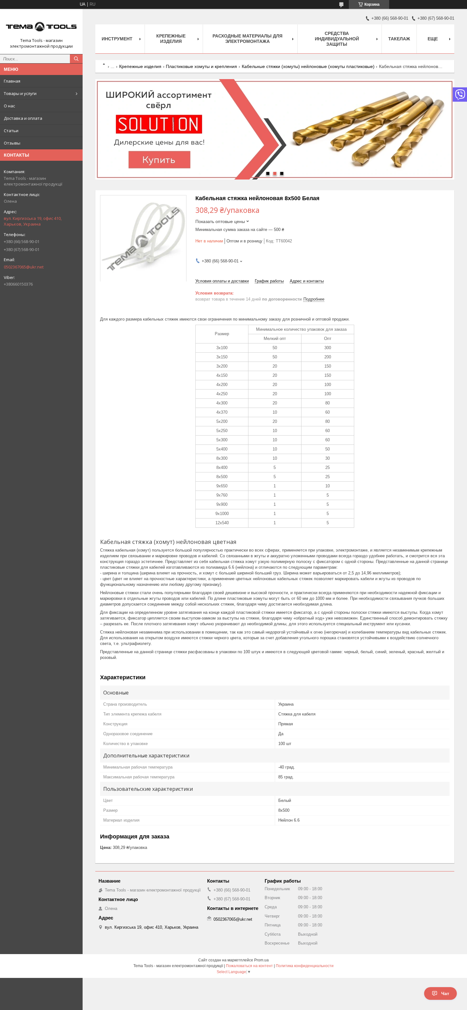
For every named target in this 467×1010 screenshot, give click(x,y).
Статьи (11, 130)
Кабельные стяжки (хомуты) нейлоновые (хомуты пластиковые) (308, 66)
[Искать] (76, 59)
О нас (9, 106)
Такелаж (399, 38)
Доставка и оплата (23, 118)
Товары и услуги (20, 93)
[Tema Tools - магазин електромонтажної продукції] (41, 26)
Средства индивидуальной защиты (337, 39)
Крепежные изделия (171, 38)
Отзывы (12, 143)
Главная (12, 81)
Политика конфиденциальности (305, 966)
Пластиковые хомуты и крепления (201, 66)
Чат (445, 993)
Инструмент (117, 38)
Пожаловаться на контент (249, 966)
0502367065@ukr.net (24, 267)
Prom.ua (261, 960)
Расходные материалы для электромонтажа (247, 38)
